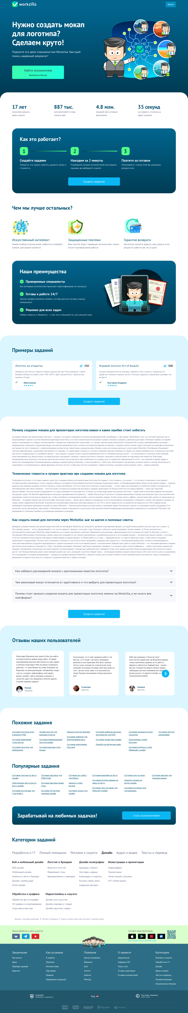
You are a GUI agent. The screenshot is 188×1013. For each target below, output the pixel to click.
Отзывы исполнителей (128, 975)
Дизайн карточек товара (58, 908)
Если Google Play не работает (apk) (142, 940)
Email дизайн (18, 885)
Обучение (50, 962)
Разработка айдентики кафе (108, 744)
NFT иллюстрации (117, 880)
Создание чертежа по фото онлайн (24, 776)
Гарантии (16, 970)
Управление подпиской (56, 979)
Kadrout (87, 975)
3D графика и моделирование (27, 904)
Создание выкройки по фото (105, 775)
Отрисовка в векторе (22, 908)
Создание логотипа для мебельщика (22, 748)
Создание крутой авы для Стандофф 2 (23, 792)
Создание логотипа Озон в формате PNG (23, 733)
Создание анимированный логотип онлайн (50, 741)
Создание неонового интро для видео (141, 733)
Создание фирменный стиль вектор (21, 741)
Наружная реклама (88, 885)
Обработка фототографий (25, 899)
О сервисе (50, 957)
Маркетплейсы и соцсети (61, 894)
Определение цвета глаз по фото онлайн (24, 784)
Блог (86, 966)
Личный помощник (164, 979)
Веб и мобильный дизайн (27, 862)
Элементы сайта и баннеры (25, 876)
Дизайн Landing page (22, 880)
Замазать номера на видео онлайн (133, 781)
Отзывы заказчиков (126, 970)
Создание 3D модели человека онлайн (50, 792)
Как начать (17, 957)
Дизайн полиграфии (91, 862)
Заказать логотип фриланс (78, 732)
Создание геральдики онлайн (108, 739)
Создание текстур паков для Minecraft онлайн (104, 789)
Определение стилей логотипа (138, 741)
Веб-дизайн (18, 867)
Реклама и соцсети (164, 957)
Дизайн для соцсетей (56, 899)
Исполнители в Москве (166, 983)
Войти (171, 4)
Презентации (114, 872)
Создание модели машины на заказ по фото (105, 781)
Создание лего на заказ (134, 775)
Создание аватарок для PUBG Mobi (51, 776)
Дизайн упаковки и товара (59, 904)
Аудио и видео (162, 970)
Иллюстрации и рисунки (120, 876)
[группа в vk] (16, 936)
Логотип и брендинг (59, 862)
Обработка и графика (25, 894)
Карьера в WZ (124, 962)
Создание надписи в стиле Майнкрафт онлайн (140, 748)
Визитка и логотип (56, 867)
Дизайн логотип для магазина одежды (48, 733)
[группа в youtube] (35, 936)
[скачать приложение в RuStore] (161, 936)
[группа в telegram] (26, 936)
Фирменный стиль (56, 872)
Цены (14, 962)
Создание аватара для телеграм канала (162, 776)
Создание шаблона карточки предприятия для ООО (108, 733)
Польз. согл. (123, 966)
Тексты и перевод (163, 975)
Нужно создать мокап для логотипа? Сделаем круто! (82, 919)
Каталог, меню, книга (89, 880)
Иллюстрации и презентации (126, 862)
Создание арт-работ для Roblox (78, 776)
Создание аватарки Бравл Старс (52, 784)
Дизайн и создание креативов (27, 919)
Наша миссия (123, 957)
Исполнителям (52, 966)
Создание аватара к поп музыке (49, 748)
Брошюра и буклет (88, 867)
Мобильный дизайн (21, 872)
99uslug (87, 979)
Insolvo (87, 970)
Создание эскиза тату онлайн (78, 792)
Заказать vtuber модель (76, 784)
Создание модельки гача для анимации (135, 789)
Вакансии (88, 962)
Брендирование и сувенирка (61, 876)
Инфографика (115, 867)
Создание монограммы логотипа (77, 745)
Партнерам (51, 970)
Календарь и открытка (90, 876)
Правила (49, 975)
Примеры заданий (20, 966)
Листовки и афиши (88, 872)
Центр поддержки (92, 957)
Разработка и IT (163, 962)
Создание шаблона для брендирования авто (77, 738)
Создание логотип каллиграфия (166, 733)
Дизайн (159, 966)
